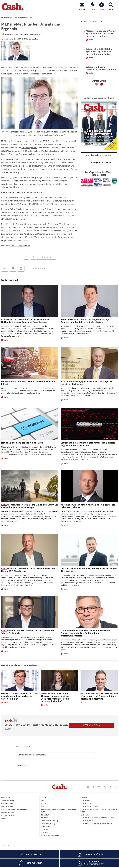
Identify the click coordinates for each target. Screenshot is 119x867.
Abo (42, 801)
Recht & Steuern (7, 816)
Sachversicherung (24, 224)
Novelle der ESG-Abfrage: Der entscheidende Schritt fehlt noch (28, 632)
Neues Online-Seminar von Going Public (22, 442)
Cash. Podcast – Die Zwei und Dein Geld (96, 824)
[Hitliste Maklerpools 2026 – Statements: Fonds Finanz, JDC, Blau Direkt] (29, 550)
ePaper (43, 804)
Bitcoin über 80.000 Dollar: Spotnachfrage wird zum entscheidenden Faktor (99, 51)
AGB (42, 807)
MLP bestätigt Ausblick (20, 245)
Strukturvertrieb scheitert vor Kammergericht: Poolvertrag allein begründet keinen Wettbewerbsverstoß (85, 633)
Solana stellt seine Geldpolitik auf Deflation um (101, 68)
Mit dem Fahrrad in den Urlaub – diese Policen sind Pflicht (28, 382)
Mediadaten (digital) (49, 821)
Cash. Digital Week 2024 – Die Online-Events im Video (99, 811)
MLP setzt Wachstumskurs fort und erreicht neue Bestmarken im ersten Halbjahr (19, 696)
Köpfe (3, 819)
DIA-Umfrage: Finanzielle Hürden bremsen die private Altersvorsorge (89, 570)
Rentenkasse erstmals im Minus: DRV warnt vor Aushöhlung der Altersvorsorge (29, 506)
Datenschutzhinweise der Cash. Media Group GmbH (59, 811)
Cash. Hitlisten (87, 821)
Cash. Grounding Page (50, 836)
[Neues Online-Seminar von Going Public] (29, 424)
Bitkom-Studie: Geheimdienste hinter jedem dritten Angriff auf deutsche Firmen (88, 444)
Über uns (44, 830)
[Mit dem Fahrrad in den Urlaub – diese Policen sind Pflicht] (29, 363)
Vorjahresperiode (29, 147)
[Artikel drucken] (12, 269)
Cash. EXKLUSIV (86, 804)
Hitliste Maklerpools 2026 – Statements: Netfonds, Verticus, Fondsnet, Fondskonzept (25, 320)
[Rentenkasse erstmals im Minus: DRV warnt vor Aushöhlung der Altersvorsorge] (29, 486)
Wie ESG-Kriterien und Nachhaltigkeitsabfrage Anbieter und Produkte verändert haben (85, 320)
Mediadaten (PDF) (48, 824)
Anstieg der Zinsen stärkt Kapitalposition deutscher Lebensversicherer (88, 506)
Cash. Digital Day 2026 (89, 807)
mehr (91, 40)
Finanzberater (7, 804)
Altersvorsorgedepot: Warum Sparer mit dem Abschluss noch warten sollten (101, 33)
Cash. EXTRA (85, 801)
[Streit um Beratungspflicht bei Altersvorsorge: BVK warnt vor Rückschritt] (89, 363)
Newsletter (45, 827)
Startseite (46, 257)
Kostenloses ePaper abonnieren (99, 155)
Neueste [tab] (84, 21)
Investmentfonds (8, 807)
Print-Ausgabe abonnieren (99, 162)
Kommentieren (37, 268)
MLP (32, 177)
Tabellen (44, 833)
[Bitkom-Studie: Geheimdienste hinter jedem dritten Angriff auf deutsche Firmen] (89, 424)
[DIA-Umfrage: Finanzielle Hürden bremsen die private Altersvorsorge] (89, 550)
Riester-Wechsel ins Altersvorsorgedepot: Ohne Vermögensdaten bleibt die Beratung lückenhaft (55, 697)
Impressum (45, 815)
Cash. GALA (85, 815)
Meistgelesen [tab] (96, 21)
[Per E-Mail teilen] (21, 269)
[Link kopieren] (4, 269)
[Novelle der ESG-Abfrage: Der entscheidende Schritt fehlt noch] (29, 612)
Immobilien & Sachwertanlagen (14, 810)
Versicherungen (7, 801)
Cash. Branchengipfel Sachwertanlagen (97, 818)
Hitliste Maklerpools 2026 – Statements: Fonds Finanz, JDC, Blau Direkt (29, 570)
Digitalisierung (7, 813)
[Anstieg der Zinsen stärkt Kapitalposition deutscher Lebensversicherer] (89, 486)
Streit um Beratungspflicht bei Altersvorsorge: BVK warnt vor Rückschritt (87, 382)
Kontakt (44, 818)
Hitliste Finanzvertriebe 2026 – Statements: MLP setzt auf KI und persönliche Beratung (99, 696)
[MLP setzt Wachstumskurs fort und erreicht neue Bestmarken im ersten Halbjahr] (19, 680)
